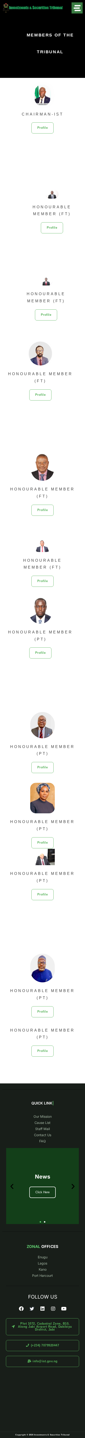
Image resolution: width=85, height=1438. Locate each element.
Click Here (42, 1192)
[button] (42, 128)
